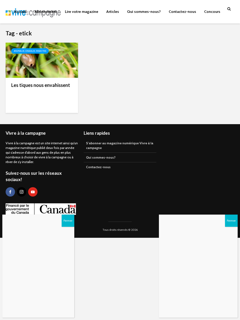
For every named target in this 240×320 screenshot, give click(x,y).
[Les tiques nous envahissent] (42, 60)
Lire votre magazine (81, 11)
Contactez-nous (182, 11)
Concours (212, 11)
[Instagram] (21, 192)
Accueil (20, 11)
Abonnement (45, 11)
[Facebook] (10, 192)
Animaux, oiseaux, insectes (30, 50)
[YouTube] (33, 192)
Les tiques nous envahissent (40, 85)
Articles (112, 11)
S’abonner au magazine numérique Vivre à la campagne (119, 145)
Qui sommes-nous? (144, 11)
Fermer (231, 220)
